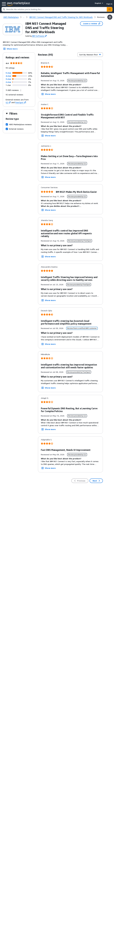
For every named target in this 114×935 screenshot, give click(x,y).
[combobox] (54, 9)
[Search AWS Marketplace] (109, 9)
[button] (8, 73)
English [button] (98, 3)
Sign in (109, 4)
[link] (101, 17)
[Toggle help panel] (109, 17)
